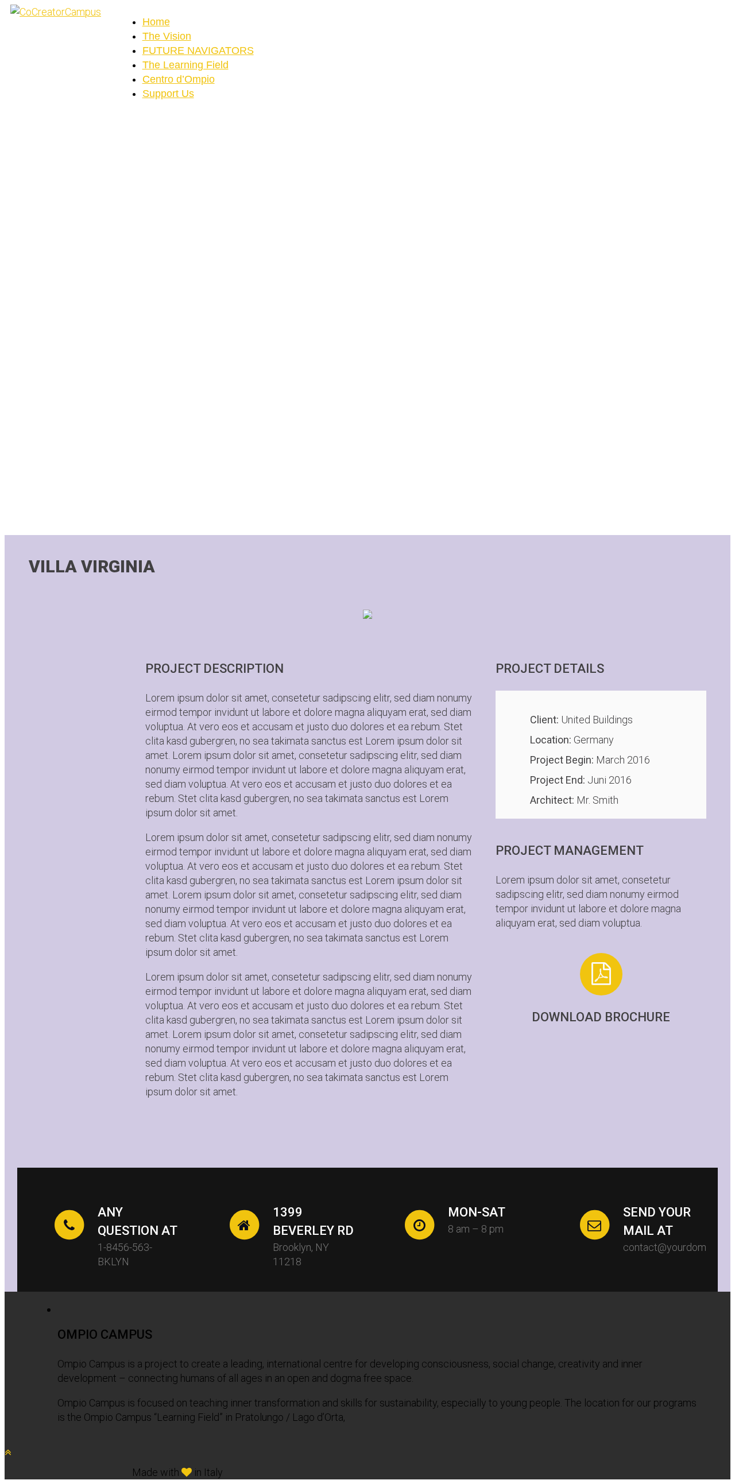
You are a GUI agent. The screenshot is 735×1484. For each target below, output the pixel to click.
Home (156, 22)
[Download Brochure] (601, 974)
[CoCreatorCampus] (55, 12)
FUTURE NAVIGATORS (198, 50)
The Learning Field (185, 65)
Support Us (168, 93)
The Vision (166, 36)
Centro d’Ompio (178, 79)
